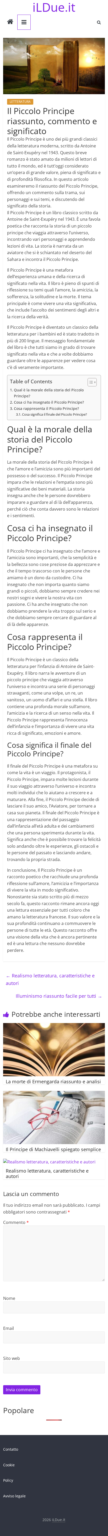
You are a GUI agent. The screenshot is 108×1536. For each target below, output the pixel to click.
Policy (8, 1480)
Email (8, 1328)
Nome (9, 1298)
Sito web (11, 1358)
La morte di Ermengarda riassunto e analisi (53, 1081)
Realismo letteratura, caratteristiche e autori (50, 979)
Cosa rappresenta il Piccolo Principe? (46, 408)
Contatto (10, 1449)
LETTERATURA (20, 101)
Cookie (9, 1464)
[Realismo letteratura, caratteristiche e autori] (49, 1162)
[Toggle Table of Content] (89, 382)
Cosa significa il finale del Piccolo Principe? (54, 414)
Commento (16, 1222)
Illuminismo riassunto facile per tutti (59, 996)
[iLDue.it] (10, 22)
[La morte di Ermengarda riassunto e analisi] (54, 1026)
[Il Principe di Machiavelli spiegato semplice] (54, 1094)
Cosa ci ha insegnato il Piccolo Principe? (49, 402)
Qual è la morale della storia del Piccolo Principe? (49, 392)
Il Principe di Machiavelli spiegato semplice (53, 1149)
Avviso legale (14, 1495)
